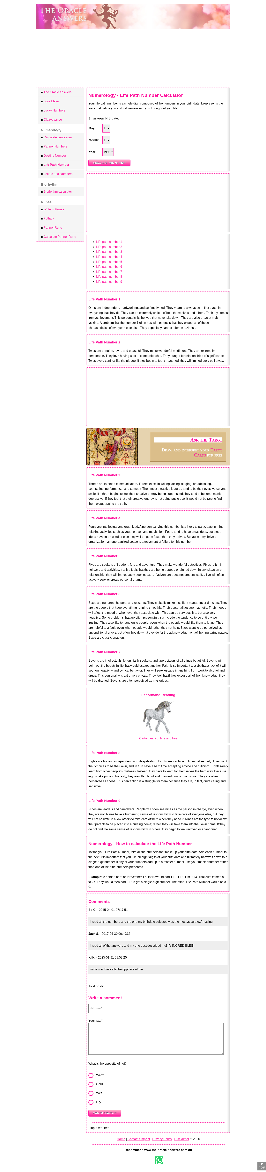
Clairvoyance (51, 119)
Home (121, 1139)
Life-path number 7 (109, 271)
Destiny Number (53, 155)
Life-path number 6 (109, 266)
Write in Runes (52, 209)
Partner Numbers (54, 146)
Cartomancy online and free (158, 738)
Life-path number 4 (109, 256)
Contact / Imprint (139, 1139)
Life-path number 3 (109, 251)
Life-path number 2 (109, 246)
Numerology (51, 130)
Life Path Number (55, 165)
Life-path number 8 (109, 276)
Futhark (47, 218)
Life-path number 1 (109, 241)
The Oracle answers (56, 92)
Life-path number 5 (109, 261)
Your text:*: (95, 1020)
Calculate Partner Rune (58, 237)
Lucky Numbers (53, 110)
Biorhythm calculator (56, 191)
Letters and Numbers (56, 174)
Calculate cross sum (56, 137)
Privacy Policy (162, 1139)
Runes (46, 202)
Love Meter (50, 101)
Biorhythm (49, 184)
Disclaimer (181, 1139)
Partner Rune (51, 227)
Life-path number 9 (109, 281)
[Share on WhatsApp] (159, 1160)
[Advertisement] (133, 58)
